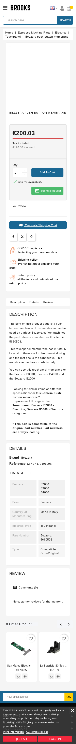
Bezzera (26, 457)
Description (17, 302)
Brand (14, 457)
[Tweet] (22, 237)
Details (34, 302)
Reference (17, 463)
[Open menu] (5, 8)
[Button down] (24, 174)
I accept (55, 739)
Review (48, 302)
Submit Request (48, 190)
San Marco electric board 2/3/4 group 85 (32, 665)
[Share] (13, 237)
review (21, 206)
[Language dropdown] (53, 8)
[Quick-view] (25, 676)
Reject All (20, 739)
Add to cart (47, 172)
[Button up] (24, 170)
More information (13, 731)
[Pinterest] (31, 237)
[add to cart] (18, 676)
